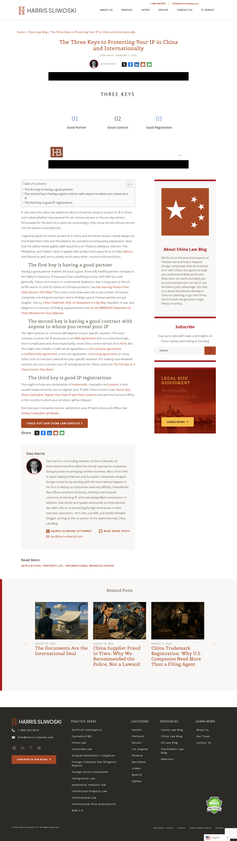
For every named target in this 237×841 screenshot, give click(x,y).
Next (213, 643)
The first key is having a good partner (49, 189)
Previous (25, 643)
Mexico (128, 251)
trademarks (79, 384)
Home (21, 32)
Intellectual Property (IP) (42, 565)
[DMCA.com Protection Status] (214, 805)
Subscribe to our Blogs (32, 759)
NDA (123, 343)
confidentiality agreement (40, 354)
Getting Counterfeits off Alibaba (40, 413)
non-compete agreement (104, 349)
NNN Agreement (85, 338)
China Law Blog (38, 32)
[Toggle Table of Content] (128, 184)
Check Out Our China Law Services (53, 423)
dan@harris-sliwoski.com (66, 536)
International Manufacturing (89, 565)
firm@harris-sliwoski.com (185, 3)
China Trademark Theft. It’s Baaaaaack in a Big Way (74, 303)
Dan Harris (108, 63)
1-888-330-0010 (158, 3)
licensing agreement (103, 354)
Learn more (176, 422)
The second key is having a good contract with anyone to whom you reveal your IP (76, 196)
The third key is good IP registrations (49, 203)
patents (114, 384)
